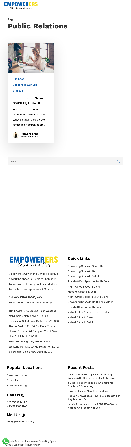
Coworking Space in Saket (83, 276)
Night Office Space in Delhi (84, 286)
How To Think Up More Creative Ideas (88, 391)
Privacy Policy (33, 444)
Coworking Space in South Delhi (87, 266)
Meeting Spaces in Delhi (82, 291)
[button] (125, 5)
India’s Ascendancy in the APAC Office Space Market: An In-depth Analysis (92, 406)
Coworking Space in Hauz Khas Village (90, 301)
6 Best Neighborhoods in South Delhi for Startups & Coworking (90, 385)
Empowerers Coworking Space (40, 441)
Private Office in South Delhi (85, 307)
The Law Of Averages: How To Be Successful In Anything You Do (94, 398)
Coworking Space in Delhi (83, 271)
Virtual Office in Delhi (80, 322)
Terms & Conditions (14, 444)
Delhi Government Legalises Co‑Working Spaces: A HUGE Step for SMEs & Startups (91, 376)
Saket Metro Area (17, 375)
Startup (18, 90)
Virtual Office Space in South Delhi (88, 312)
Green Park (13, 380)
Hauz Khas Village (17, 385)
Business (18, 78)
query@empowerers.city (20, 421)
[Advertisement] (65, 179)
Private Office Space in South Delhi (89, 281)
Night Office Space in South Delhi (88, 296)
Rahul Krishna (29, 133)
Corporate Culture (25, 84)
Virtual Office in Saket (81, 317)
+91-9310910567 (24, 297)
